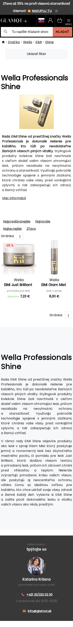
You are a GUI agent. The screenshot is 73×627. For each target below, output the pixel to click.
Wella (27, 42)
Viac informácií (14, 198)
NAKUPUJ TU (42, 11)
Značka (14, 42)
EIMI (38, 42)
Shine (49, 42)
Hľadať (62, 31)
